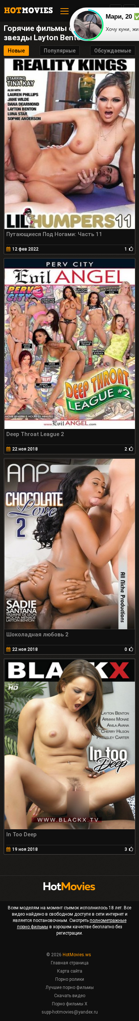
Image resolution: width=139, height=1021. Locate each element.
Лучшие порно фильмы (70, 987)
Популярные (60, 51)
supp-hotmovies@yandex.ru (70, 1012)
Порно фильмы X (69, 1003)
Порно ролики (69, 979)
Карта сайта (69, 971)
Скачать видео (69, 995)
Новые (16, 51)
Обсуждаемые (112, 51)
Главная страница (70, 963)
